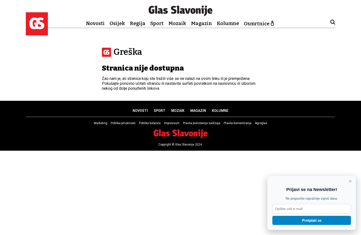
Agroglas (261, 123)
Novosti (95, 23)
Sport (157, 23)
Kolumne (228, 23)
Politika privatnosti (123, 123)
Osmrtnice (256, 24)
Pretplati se (311, 220)
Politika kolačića (150, 123)
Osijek (117, 23)
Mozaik (177, 23)
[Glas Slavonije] (37, 33)
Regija (137, 23)
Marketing (100, 123)
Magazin (201, 23)
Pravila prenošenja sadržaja (201, 123)
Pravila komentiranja (237, 123)
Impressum (172, 123)
